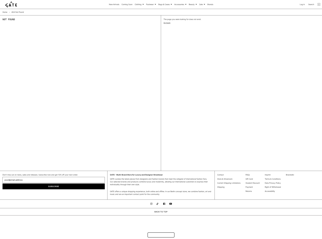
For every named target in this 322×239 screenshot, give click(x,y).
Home (5, 12)
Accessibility (270, 191)
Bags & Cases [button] (164, 4)
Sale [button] (201, 4)
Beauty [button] (192, 4)
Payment (249, 187)
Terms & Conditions (273, 179)
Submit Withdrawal (161, 235)
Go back (167, 23)
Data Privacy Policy (273, 183)
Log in (302, 4)
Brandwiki (290, 175)
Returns (249, 191)
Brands (210, 4)
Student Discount (253, 183)
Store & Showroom (224, 179)
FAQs (248, 175)
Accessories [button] (179, 4)
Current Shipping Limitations (228, 183)
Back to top (161, 212)
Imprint (268, 175)
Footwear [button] (150, 4)
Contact (220, 175)
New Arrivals (114, 4)
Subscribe (53, 186)
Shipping (221, 187)
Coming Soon (127, 4)
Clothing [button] (138, 4)
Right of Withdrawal (273, 187)
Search (311, 4)
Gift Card (249, 179)
